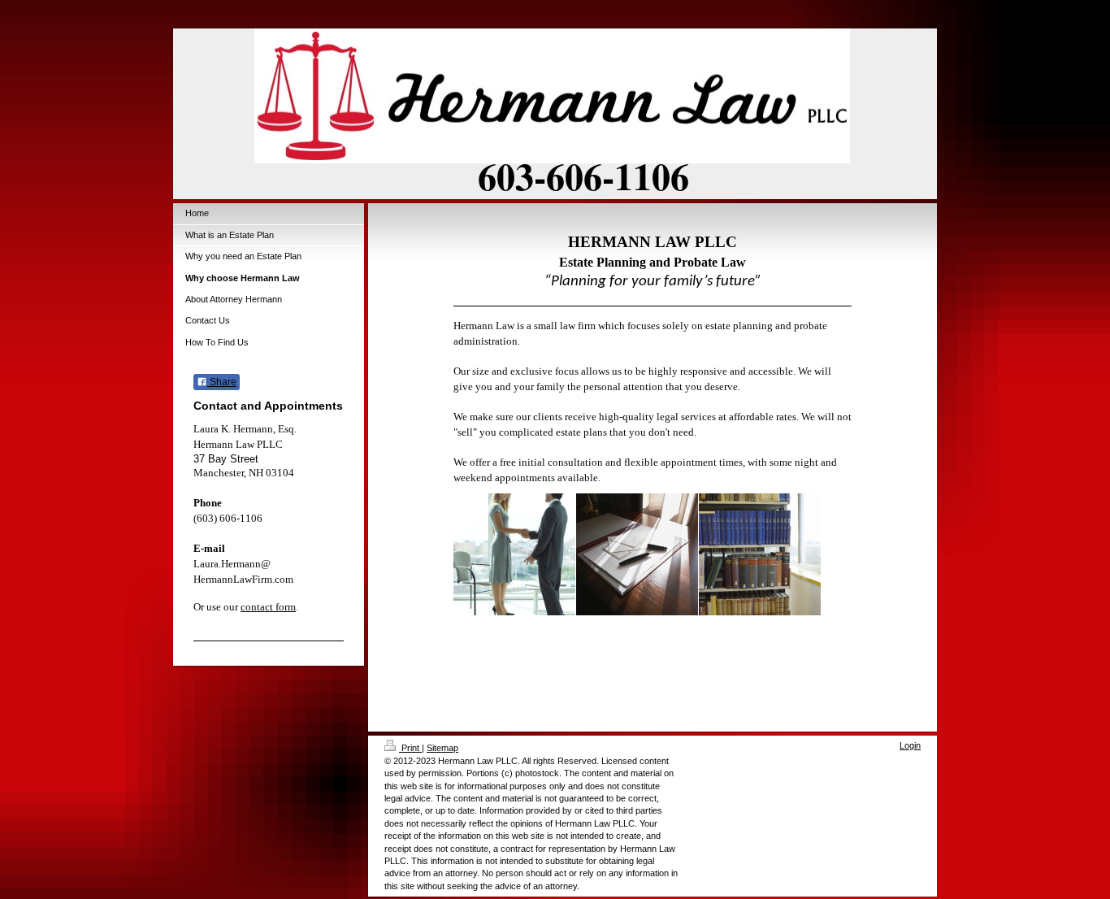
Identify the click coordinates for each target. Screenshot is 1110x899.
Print (410, 748)
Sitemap (442, 748)
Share (221, 382)
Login (910, 745)
